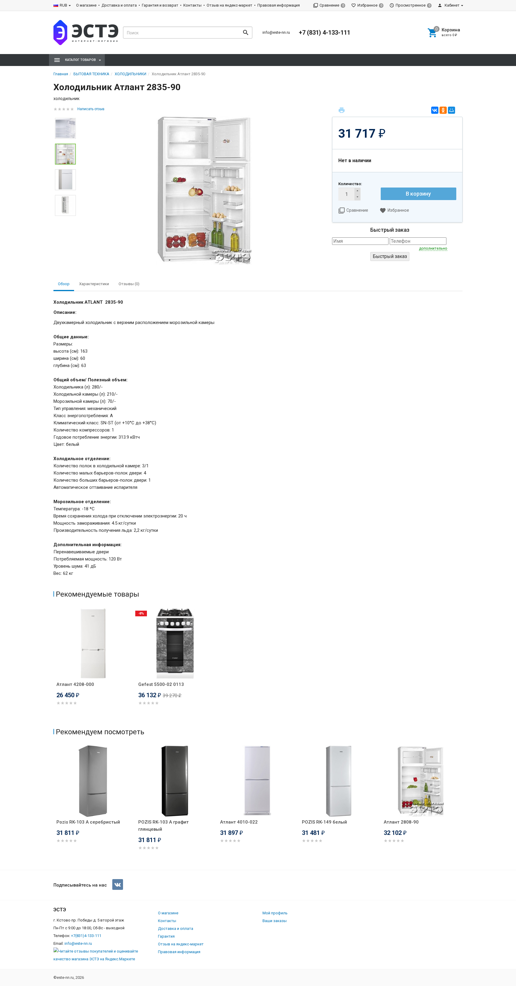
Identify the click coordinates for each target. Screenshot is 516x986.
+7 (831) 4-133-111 (324, 32)
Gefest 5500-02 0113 (161, 684)
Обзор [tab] (64, 284)
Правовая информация (278, 5)
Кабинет (452, 5)
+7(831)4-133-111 (86, 935)
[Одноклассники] (443, 110)
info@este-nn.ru (276, 32)
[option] (204, 190)
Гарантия (166, 936)
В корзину (418, 194)
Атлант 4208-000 (75, 684)
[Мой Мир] (451, 110)
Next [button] (65, 220)
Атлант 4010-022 (239, 822)
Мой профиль (275, 913)
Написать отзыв (91, 109)
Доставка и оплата (119, 5)
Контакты (192, 5)
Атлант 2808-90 (401, 822)
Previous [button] (55, 806)
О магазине (86, 5)
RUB (63, 5)
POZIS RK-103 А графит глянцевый (163, 825)
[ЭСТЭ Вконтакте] (117, 884)
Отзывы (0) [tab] (129, 284)
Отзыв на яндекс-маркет (229, 5)
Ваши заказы (274, 921)
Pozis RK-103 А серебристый (88, 822)
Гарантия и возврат (160, 5)
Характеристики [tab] (94, 284)
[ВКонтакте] (434, 110)
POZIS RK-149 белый (324, 822)
